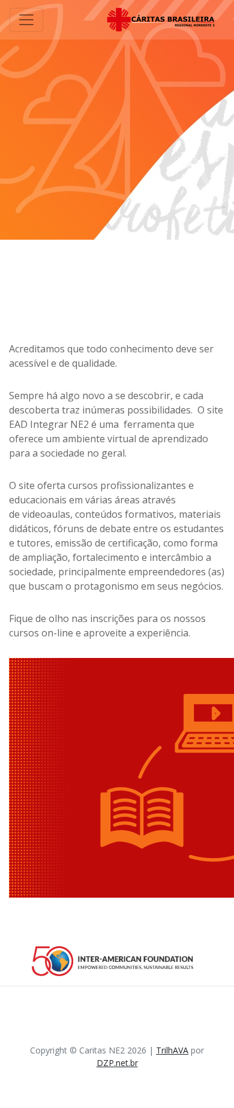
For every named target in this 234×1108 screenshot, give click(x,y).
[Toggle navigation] (26, 20)
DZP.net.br (117, 1062)
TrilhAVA (172, 1050)
